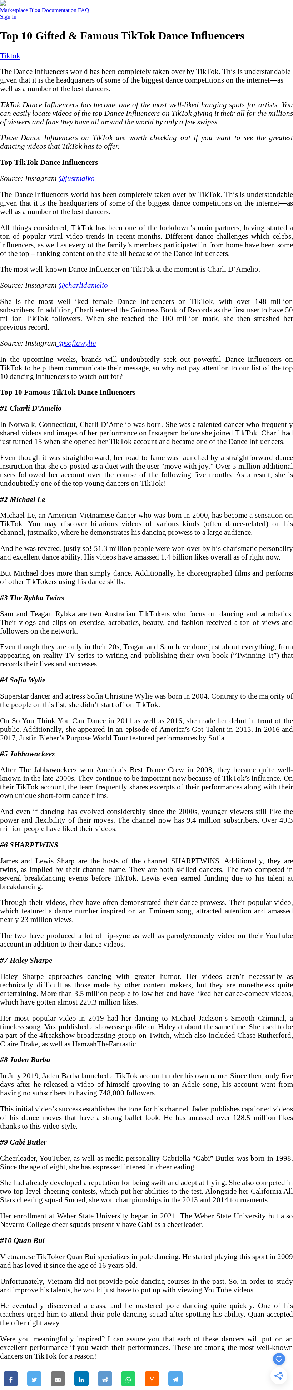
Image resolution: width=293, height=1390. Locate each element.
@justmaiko (76, 178)
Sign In (8, 17)
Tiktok (10, 55)
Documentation (59, 10)
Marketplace (14, 10)
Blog (34, 10)
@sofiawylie (76, 343)
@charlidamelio (83, 285)
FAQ (83, 10)
